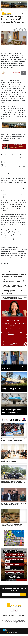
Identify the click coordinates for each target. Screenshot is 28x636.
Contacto (14, 617)
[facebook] (24, 10)
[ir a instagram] (16, 610)
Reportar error (22, 615)
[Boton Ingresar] (22, 14)
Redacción (4, 615)
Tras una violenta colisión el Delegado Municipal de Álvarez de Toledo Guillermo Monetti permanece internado (13, 411)
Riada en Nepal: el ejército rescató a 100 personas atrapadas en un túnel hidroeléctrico (13, 481)
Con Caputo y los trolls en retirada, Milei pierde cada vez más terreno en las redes (13, 503)
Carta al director (13, 615)
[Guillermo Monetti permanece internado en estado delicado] (14, 358)
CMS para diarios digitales (14, 632)
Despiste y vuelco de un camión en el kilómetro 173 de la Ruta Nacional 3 (11, 389)
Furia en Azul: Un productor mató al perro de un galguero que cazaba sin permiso (14, 285)
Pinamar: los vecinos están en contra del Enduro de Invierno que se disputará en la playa (13, 439)
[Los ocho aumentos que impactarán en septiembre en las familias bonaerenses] (14, 516)
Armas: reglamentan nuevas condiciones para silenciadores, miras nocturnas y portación (14, 297)
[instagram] (26, 10)
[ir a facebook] (12, 610)
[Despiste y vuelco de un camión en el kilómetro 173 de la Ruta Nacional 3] (14, 379)
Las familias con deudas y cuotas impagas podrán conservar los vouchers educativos (13, 280)
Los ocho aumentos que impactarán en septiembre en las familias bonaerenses (11, 524)
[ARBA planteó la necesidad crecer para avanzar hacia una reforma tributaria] (14, 451)
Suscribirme (22, 594)
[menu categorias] (26, 13)
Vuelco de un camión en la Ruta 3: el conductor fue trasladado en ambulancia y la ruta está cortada (14, 292)
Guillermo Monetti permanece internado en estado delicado (13, 367)
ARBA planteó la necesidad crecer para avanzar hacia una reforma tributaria (13, 460)
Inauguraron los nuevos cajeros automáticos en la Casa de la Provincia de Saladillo (14, 275)
